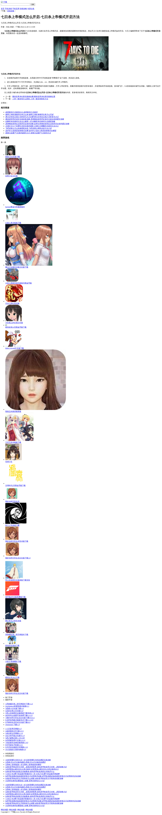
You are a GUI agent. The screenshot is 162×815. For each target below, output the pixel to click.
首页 (2, 9)
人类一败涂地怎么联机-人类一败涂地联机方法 (30, 99)
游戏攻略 (23, 9)
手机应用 (15, 9)
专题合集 (30, 9)
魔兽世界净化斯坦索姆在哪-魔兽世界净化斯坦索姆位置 (33, 96)
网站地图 (4, 810)
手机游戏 (8, 9)
